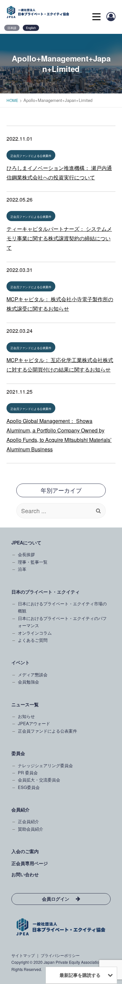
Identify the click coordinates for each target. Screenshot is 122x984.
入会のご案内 (25, 851)
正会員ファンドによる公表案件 (30, 156)
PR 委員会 (28, 772)
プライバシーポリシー (60, 955)
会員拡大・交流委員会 (39, 780)
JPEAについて (26, 542)
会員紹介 (20, 809)
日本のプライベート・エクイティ (45, 591)
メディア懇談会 (32, 674)
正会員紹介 (28, 821)
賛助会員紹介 (30, 829)
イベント (20, 662)
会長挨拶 (26, 554)
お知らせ (26, 716)
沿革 (22, 569)
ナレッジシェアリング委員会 (45, 765)
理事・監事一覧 (32, 562)
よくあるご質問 (32, 640)
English (31, 28)
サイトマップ (23, 955)
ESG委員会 (29, 787)
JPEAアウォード (34, 723)
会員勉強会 (28, 682)
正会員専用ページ (29, 863)
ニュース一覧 (25, 704)
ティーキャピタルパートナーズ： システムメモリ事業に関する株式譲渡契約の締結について (59, 238)
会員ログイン (55, 898)
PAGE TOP (113, 859)
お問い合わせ (25, 874)
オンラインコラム (35, 633)
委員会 (18, 753)
